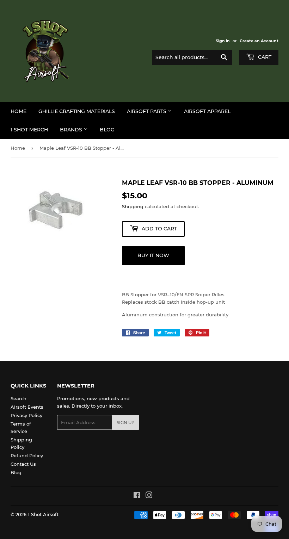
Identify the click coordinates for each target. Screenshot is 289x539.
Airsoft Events (27, 407)
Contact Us (23, 464)
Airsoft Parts (147, 111)
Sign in (223, 40)
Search (18, 398)
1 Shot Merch (29, 129)
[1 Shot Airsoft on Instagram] (149, 496)
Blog (107, 129)
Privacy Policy (26, 415)
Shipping (132, 206)
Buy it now (153, 255)
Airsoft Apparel (207, 111)
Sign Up (126, 422)
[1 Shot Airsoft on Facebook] (137, 496)
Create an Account (259, 40)
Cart (264, 57)
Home (18, 111)
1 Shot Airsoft (43, 514)
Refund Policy (27, 455)
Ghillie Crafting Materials (76, 111)
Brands (72, 129)
